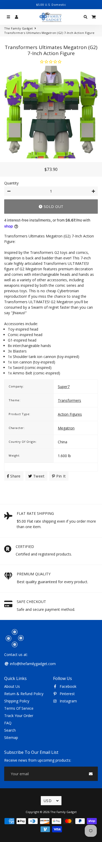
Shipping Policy (16, 700)
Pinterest (67, 693)
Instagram (68, 700)
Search (10, 730)
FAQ (8, 722)
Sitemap (11, 737)
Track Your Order (18, 715)
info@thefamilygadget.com (32, 663)
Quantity (11, 183)
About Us (12, 686)
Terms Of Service (18, 708)
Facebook (67, 686)
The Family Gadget (18, 28)
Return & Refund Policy (23, 693)
